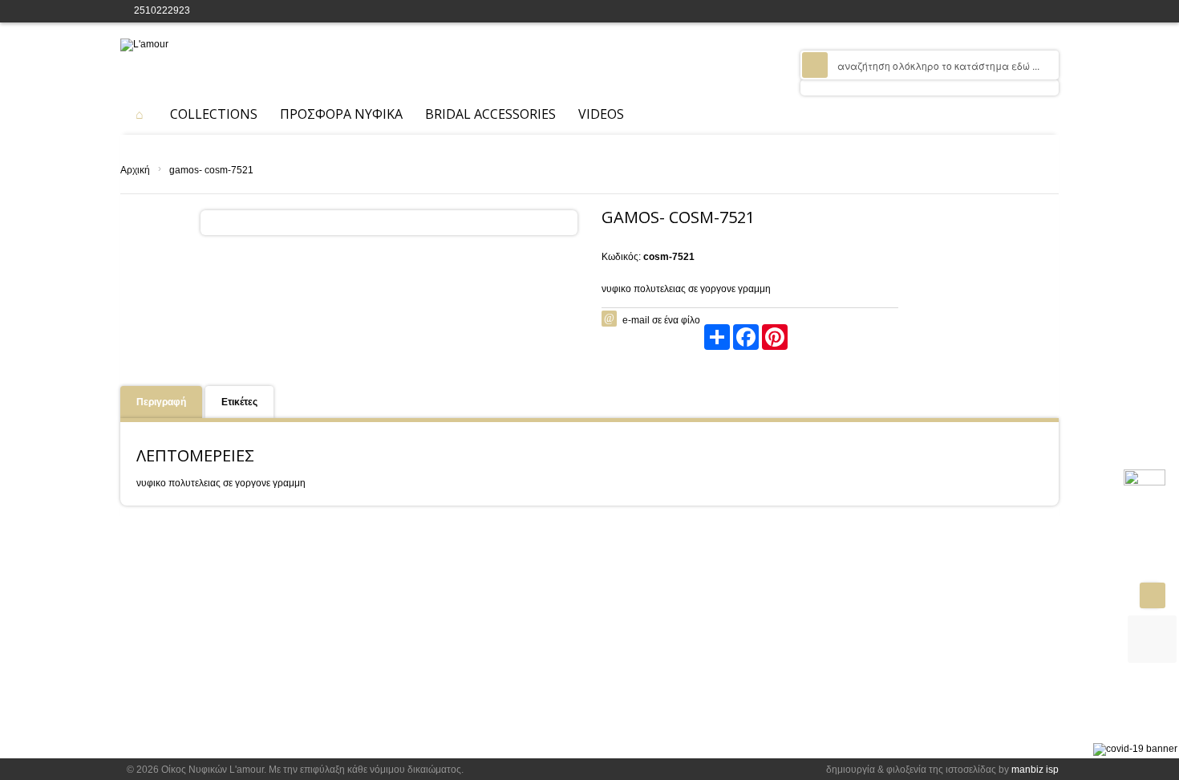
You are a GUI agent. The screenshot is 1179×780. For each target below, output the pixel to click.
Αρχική (135, 170)
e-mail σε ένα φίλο (661, 320)
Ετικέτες (239, 402)
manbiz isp (1035, 769)
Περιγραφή (161, 402)
